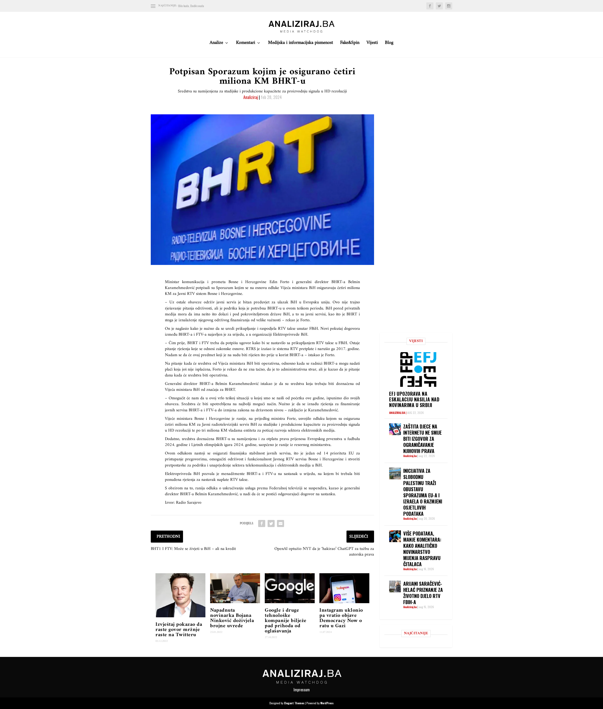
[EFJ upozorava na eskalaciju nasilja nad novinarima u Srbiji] (418, 369)
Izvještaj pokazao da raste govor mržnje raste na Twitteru (178, 629)
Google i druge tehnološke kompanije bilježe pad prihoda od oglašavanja (285, 621)
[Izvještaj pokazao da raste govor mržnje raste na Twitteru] (180, 595)
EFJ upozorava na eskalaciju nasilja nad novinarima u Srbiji (414, 399)
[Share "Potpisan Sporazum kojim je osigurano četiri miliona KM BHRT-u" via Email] (280, 523)
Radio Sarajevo (188, 502)
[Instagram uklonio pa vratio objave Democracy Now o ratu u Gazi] (344, 588)
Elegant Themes (294, 703)
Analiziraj (250, 97)
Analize (216, 44)
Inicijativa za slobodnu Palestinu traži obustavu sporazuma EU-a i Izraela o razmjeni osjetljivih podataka (422, 492)
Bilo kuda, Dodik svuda (191, 6)
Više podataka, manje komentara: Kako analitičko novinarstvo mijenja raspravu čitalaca (422, 549)
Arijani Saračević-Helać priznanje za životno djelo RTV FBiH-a (423, 593)
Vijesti (372, 44)
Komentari (245, 44)
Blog (389, 44)
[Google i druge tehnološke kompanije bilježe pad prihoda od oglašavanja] (290, 588)
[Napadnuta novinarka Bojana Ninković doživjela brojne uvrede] (235, 588)
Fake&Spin (349, 44)
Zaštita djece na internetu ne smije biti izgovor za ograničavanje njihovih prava (422, 438)
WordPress (327, 703)
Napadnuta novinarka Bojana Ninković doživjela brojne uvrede (232, 618)
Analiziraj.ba (397, 413)
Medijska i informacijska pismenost (300, 44)
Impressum (301, 690)
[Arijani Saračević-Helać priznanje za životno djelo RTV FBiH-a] (395, 586)
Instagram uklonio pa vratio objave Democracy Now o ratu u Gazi (341, 618)
